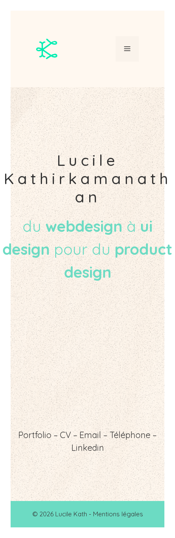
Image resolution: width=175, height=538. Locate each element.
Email (90, 435)
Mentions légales (118, 514)
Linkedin (87, 447)
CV (65, 435)
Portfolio (34, 435)
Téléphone (130, 435)
